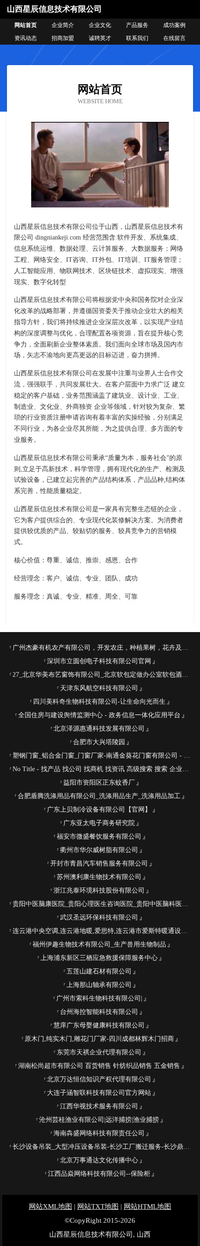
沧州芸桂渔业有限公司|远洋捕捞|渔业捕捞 (99, 1119)
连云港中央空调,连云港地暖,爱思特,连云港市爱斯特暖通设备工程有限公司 (103, 930)
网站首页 (25, 25)
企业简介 (63, 25)
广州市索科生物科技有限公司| (99, 998)
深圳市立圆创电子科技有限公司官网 (99, 661)
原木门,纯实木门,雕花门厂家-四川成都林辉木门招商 (99, 1038)
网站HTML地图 (147, 1206)
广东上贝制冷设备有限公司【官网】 (99, 809)
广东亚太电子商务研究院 (99, 823)
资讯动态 (25, 38)
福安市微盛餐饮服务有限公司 (99, 836)
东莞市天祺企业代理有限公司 (99, 1052)
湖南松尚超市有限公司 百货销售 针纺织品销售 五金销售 (99, 1065)
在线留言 (174, 38)
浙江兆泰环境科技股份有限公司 (99, 890)
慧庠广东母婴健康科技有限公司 (99, 1025)
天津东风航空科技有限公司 (99, 688)
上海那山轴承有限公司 (99, 984)
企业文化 (100, 25)
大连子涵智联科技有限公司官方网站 (99, 1092)
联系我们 (137, 38)
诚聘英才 (100, 38)
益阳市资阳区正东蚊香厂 (99, 782)
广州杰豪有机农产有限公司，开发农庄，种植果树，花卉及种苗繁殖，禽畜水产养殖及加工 (103, 647)
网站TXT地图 (98, 1206)
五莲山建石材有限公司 (99, 971)
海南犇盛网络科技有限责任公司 (99, 1133)
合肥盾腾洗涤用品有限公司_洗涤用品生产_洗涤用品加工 (99, 796)
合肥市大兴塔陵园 (99, 742)
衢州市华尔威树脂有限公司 (99, 849)
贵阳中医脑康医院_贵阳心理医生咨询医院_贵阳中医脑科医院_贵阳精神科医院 (103, 903)
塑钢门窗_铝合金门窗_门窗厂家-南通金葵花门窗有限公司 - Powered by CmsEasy (103, 755)
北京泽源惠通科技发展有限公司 (99, 728)
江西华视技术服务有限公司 (99, 1106)
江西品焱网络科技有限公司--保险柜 (99, 1173)
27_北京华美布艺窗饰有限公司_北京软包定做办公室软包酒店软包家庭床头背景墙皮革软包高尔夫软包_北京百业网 (103, 674)
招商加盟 (63, 38)
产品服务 (137, 25)
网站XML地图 (50, 1206)
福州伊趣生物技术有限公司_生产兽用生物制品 (99, 944)
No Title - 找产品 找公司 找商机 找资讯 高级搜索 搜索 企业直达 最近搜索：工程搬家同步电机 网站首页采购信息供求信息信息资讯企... (103, 769)
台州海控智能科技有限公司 (99, 1011)
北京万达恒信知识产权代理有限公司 (99, 1079)
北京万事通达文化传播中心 (99, 1160)
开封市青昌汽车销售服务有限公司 (99, 863)
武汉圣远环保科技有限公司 (99, 917)
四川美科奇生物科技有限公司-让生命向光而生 (99, 701)
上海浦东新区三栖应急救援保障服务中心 (99, 957)
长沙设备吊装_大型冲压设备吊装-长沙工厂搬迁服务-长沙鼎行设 (103, 1146)
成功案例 (174, 25)
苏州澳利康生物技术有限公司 (99, 876)
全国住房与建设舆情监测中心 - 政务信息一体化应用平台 (99, 715)
